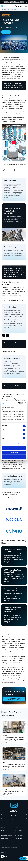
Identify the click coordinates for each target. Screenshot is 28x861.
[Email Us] (18, 6)
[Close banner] (25, 402)
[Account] (21, 6)
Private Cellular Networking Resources (13, 541)
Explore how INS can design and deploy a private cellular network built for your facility (13, 85)
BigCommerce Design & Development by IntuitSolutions (12, 849)
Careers (3, 833)
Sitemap (25, 849)
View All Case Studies (7, 715)
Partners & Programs (6, 835)
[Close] (26, 2)
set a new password (20, 2)
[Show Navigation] (26, 6)
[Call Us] (16, 6)
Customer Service (18, 838)
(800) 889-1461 (14, 811)
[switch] (24, 430)
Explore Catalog (18, 830)
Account (16, 833)
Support (14, 819)
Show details (21, 443)
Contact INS (14, 815)
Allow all (14, 448)
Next (7, 335)
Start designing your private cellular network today (14, 699)
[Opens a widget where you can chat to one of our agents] (23, 858)
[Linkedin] (2, 856)
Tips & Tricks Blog (18, 835)
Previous (3, 335)
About (3, 827)
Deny (14, 457)
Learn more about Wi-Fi (12, 386)
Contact (16, 827)
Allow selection (14, 452)
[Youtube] (5, 856)
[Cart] (23, 6)
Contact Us (6, 32)
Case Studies (4, 838)
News (2, 830)
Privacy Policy (4, 852)
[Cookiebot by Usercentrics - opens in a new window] (17, 403)
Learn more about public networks (12, 344)
